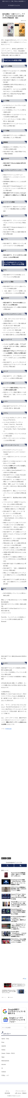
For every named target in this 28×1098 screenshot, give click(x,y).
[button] (25, 1027)
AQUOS (3, 1046)
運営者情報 (7, 1093)
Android (4, 858)
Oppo (2, 1057)
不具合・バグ (5, 1075)
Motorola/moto (5, 1060)
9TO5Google (8, 728)
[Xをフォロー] (7, 865)
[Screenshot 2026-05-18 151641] (14, 1019)
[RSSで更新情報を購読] (20, 865)
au (2, 1068)
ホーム (7, 1091)
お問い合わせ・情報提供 (20, 1093)
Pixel (10, 858)
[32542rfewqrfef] (14, 1011)
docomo (3, 1064)
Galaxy (3, 1049)
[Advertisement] (14, 639)
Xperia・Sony (5, 1038)
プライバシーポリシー (20, 1091)
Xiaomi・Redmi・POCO (8, 1053)
